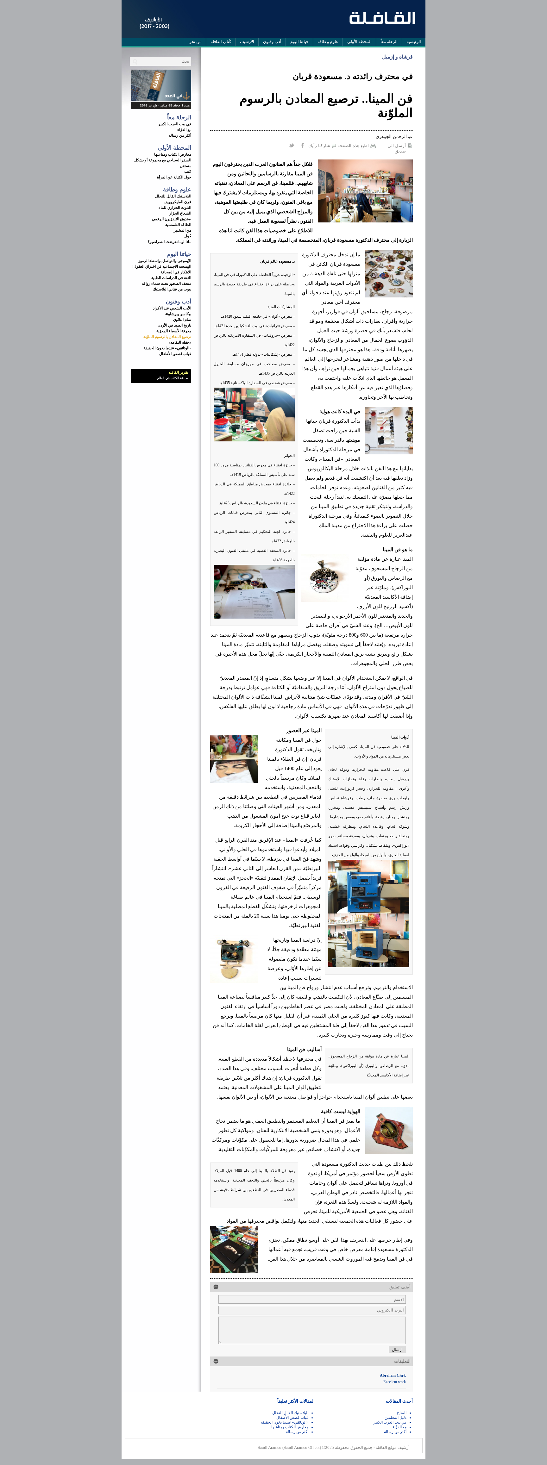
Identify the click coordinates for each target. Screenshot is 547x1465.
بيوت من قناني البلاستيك (172, 289)
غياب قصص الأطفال (175, 354)
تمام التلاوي (182, 319)
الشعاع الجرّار (180, 213)
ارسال (397, 1349)
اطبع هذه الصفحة (353, 145)
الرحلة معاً (389, 41)
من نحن (195, 41)
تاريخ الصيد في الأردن (174, 325)
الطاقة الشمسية (178, 224)
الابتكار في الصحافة (175, 272)
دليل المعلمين (395, 1417)
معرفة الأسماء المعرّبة (173, 331)
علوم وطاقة (177, 189)
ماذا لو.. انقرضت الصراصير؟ (169, 242)
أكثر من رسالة (180, 135)
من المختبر (182, 230)
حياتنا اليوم (299, 41)
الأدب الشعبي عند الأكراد (172, 308)
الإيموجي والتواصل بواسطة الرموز (164, 261)
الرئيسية (413, 41)
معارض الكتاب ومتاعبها (172, 154)
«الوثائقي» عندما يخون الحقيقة (167, 348)
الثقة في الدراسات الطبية (171, 278)
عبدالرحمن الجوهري (394, 136)
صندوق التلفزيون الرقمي (171, 219)
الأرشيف (247, 41)
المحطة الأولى (359, 41)
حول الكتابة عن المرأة (174, 177)
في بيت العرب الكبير (174, 124)
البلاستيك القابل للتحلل (173, 196)
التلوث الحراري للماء (175, 207)
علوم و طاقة (328, 41)
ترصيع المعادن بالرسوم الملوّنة (167, 336)
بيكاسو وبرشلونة (178, 314)
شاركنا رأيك (319, 145)
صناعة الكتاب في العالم (172, 378)
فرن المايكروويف (177, 202)
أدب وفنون (272, 41)
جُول (187, 236)
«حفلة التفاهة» (180, 342)
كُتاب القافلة (221, 41)
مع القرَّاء (184, 130)
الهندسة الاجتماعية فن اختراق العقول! (161, 266)
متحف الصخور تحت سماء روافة (166, 283)
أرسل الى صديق (396, 146)
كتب (187, 171)
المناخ (401, 1413)
